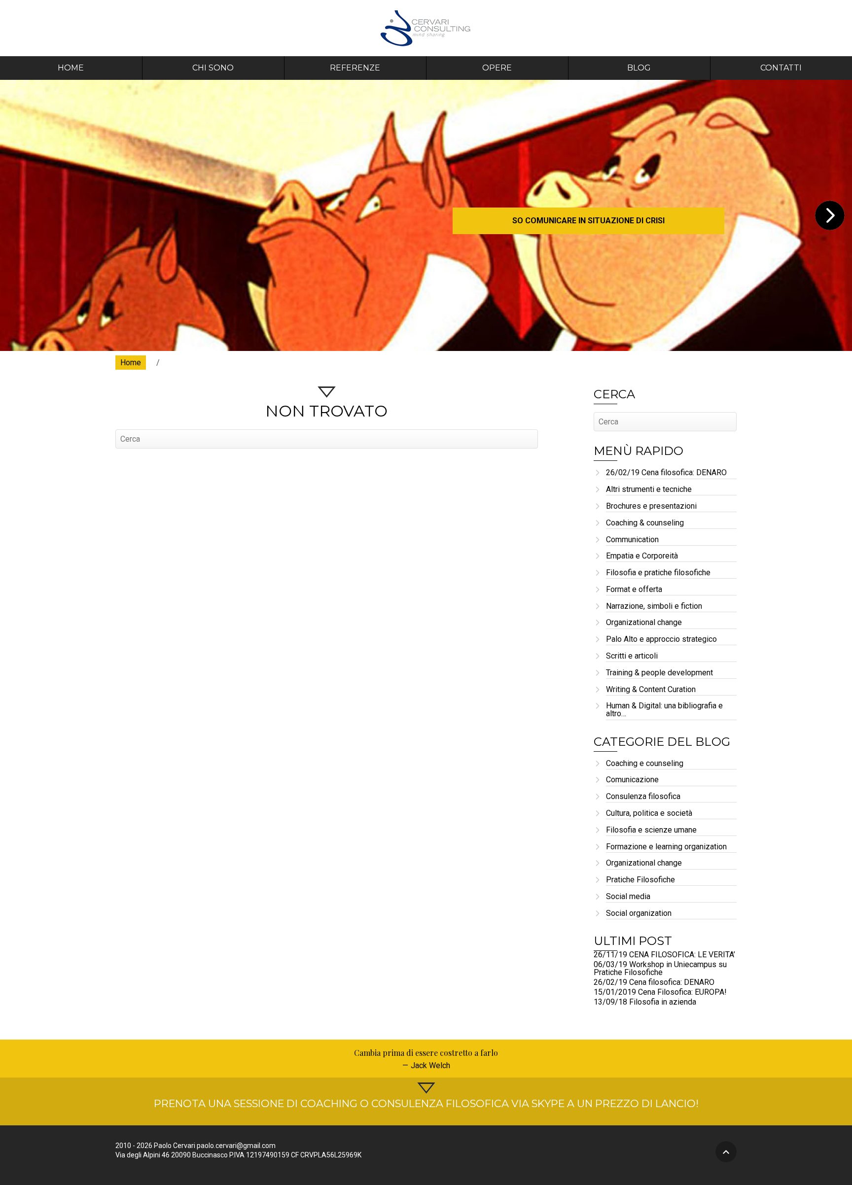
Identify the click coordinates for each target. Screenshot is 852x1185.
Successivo (830, 215)
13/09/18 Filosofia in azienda (645, 1002)
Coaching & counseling (645, 523)
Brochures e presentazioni (651, 506)
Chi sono (213, 67)
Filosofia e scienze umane (651, 830)
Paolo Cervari (426, 28)
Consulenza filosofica (643, 797)
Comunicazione (632, 780)
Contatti (781, 67)
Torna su (726, 1151)
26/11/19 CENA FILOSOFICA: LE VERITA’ (664, 954)
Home (71, 67)
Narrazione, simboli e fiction (654, 606)
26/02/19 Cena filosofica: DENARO (666, 473)
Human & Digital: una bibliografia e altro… (664, 710)
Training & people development (659, 673)
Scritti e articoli (632, 656)
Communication (632, 540)
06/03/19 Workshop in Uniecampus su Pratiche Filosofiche (660, 968)
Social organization (639, 913)
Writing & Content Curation (651, 690)
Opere (497, 67)
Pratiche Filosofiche (640, 880)
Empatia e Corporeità (642, 556)
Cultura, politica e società (649, 813)
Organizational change (644, 623)
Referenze (355, 67)
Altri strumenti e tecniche (649, 490)
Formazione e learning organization (666, 847)
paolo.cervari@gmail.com (236, 1146)
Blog (639, 67)
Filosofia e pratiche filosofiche (658, 573)
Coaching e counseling (644, 764)
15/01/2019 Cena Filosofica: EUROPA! (660, 992)
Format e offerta (634, 590)
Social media (628, 897)
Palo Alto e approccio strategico (661, 639)
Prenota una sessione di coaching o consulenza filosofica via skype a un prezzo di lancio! (426, 1103)
